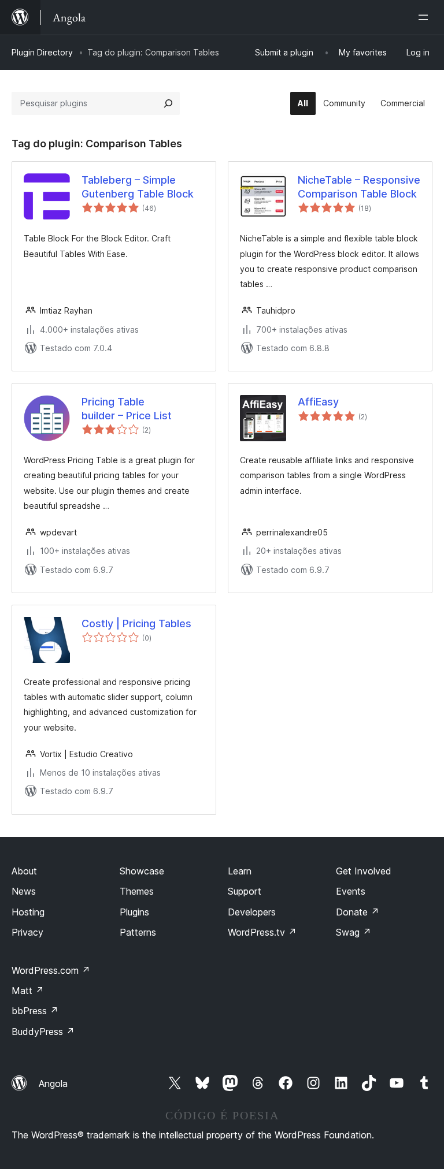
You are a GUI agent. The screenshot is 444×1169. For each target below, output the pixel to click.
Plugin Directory (42, 52)
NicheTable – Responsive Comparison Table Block (359, 186)
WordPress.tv (262, 932)
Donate (357, 912)
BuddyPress (43, 1031)
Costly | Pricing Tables (136, 623)
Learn (239, 871)
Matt (28, 990)
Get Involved (363, 871)
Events (350, 891)
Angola (53, 1083)
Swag (353, 932)
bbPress (35, 1011)
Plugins (134, 912)
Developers (252, 912)
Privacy (27, 932)
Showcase (142, 871)
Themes (137, 891)
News (24, 891)
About (24, 871)
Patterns (138, 932)
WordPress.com (51, 970)
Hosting (28, 912)
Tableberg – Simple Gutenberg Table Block (138, 186)
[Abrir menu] (425, 17)
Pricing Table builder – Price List (127, 408)
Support (244, 891)
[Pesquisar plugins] (168, 103)
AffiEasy (318, 402)
